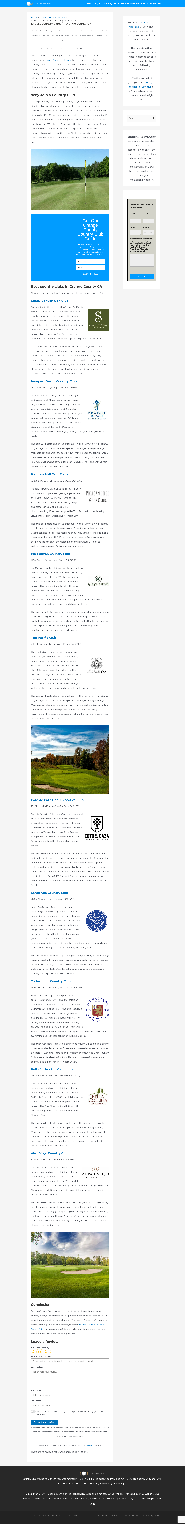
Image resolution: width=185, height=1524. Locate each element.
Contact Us (116, 1515)
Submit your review (44, 1422)
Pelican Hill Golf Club (49, 474)
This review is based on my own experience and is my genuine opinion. (70, 1413)
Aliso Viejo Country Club (49, 1153)
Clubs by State (110, 3)
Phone (146, 227)
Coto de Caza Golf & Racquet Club (57, 800)
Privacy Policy (131, 1515)
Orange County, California (58, 60)
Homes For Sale (130, 3)
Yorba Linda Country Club (51, 981)
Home (88, 3)
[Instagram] (91, 1504)
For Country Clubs (151, 3)
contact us (89, 49)
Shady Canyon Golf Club (49, 301)
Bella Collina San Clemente (52, 1069)
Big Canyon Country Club (50, 554)
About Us (103, 1515)
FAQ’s (97, 3)
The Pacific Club (43, 637)
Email (133, 227)
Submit (142, 276)
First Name (135, 215)
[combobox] (145, 232)
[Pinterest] (94, 1504)
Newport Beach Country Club (54, 381)
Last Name (148, 215)
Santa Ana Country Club (49, 893)
